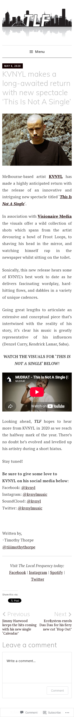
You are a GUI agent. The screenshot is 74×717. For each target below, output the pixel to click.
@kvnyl (28, 487)
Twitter (37, 579)
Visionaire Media (55, 216)
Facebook (17, 572)
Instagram (38, 572)
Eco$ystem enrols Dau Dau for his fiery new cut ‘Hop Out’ (55, 621)
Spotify (56, 572)
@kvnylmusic (35, 494)
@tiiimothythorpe (18, 546)
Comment (57, 690)
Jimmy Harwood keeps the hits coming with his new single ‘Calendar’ (19, 623)
